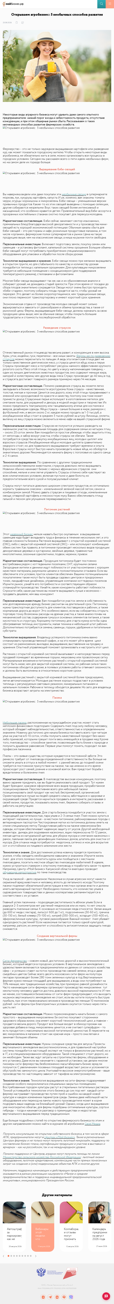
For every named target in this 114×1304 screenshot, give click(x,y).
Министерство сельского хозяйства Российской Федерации (42, 1157)
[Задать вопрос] (106, 1296)
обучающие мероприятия (19, 872)
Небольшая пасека (14, 723)
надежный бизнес (21, 534)
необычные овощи (74, 194)
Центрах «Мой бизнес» (59, 1137)
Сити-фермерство (15, 961)
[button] (5, 1256)
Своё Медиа (92, 1124)
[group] (14, 1227)
